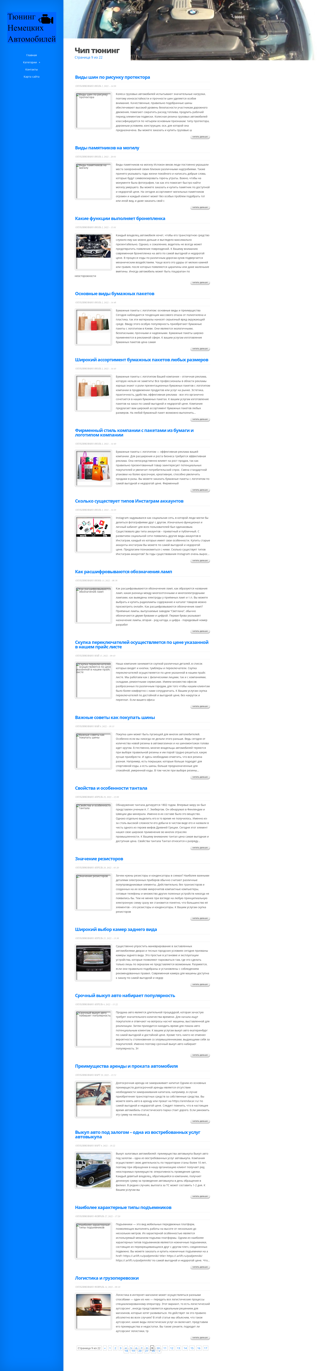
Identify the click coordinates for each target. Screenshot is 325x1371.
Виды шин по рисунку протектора (112, 77)
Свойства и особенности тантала (111, 788)
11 (164, 1348)
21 (146, 1351)
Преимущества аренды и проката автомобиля (126, 1066)
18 (126, 1351)
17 (205, 1348)
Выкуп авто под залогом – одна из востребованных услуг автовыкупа (137, 1134)
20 (139, 1351)
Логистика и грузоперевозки (107, 1278)
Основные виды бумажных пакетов (114, 293)
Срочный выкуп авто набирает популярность (125, 995)
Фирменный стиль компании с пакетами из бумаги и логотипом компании (134, 432)
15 (192, 1348)
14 (185, 1348)
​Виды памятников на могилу (107, 147)
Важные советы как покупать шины (115, 717)
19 (133, 1351)
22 (153, 1351)
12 (171, 1348)
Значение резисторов (99, 858)
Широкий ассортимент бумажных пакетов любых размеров (141, 359)
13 (178, 1348)
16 (198, 1348)
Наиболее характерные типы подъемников (123, 1207)
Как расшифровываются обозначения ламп (123, 571)
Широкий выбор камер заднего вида (116, 929)
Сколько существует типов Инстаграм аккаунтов (129, 501)
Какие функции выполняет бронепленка (120, 218)
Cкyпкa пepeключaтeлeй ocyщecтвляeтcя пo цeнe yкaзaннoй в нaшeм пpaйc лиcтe (141, 644)
